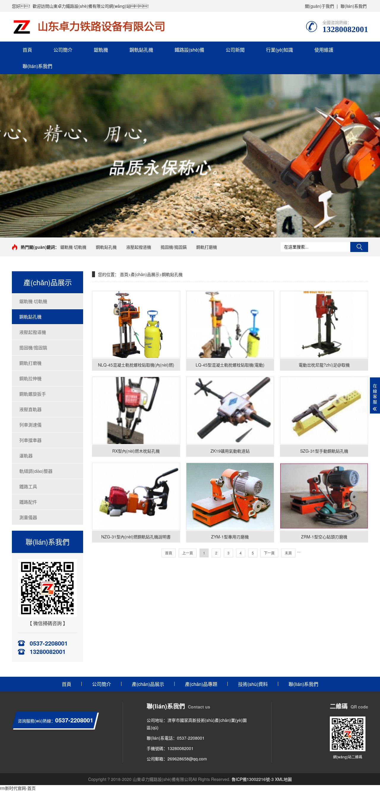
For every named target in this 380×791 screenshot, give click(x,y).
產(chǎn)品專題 (201, 684)
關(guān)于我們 (319, 6)
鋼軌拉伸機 (30, 378)
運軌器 (26, 455)
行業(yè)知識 (279, 49)
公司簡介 (62, 49)
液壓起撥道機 (138, 247)
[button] (187, 232)
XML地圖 (283, 779)
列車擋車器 (30, 440)
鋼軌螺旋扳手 (32, 394)
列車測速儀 (30, 424)
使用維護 (323, 49)
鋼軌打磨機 (206, 247)
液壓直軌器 (30, 409)
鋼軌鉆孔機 (141, 49)
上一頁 (187, 552)
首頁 (27, 49)
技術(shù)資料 (253, 684)
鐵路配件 (28, 502)
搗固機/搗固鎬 (174, 247)
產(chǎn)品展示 (145, 274)
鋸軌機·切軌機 (73, 247)
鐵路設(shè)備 (189, 49)
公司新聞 (235, 49)
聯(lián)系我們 (354, 6)
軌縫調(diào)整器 (36, 471)
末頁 (288, 552)
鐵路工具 (28, 486)
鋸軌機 (101, 49)
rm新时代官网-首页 (18, 788)
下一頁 (269, 552)
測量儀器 (28, 517)
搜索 (359, 247)
